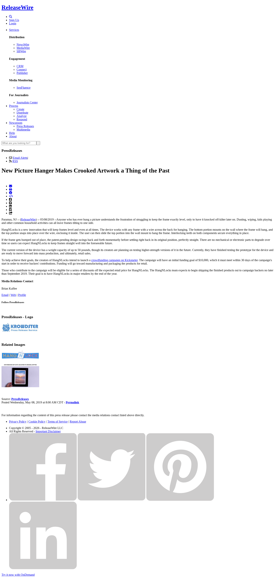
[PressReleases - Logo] (20, 331)
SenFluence (24, 87)
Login (12, 23)
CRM (20, 66)
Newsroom (15, 122)
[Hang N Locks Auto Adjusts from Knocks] (20, 386)
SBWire (21, 51)
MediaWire (23, 47)
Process (13, 105)
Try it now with (18, 574)
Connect (22, 69)
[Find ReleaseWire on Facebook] (43, 499)
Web (13, 295)
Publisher (22, 73)
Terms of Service (57, 421)
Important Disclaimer (48, 431)
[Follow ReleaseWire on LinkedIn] (43, 568)
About (13, 136)
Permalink (72, 402)
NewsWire (23, 44)
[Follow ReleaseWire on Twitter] (111, 499)
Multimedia (23, 129)
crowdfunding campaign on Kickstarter (114, 260)
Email (5, 295)
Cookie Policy (36, 421)
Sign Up (14, 20)
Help (12, 133)
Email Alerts (20, 157)
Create (20, 109)
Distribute (22, 112)
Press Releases (25, 126)
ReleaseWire (17, 7)
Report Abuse (78, 421)
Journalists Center (27, 102)
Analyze (22, 116)
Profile (22, 295)
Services (14, 29)
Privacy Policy (17, 421)
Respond (22, 119)
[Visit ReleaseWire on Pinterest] (180, 499)
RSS (15, 161)
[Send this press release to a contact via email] (10, 186)
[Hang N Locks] (20, 358)
